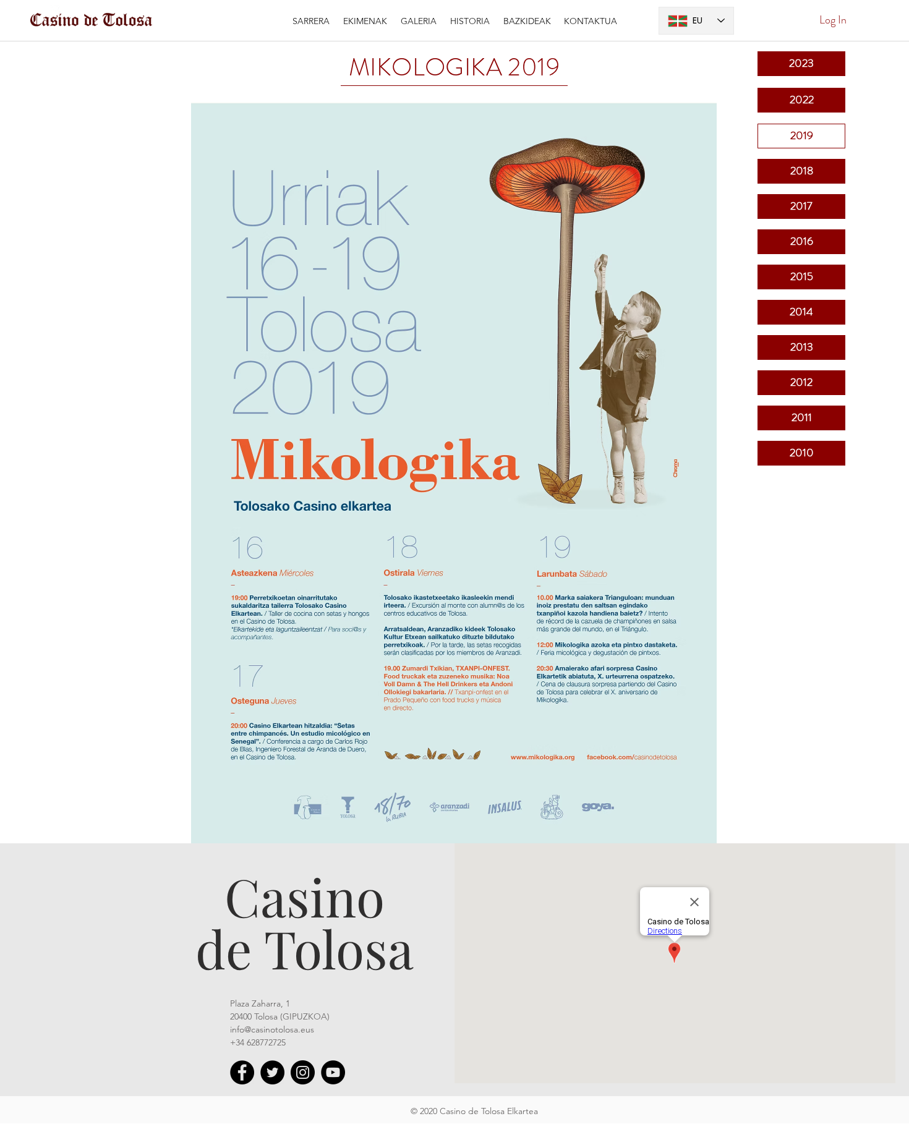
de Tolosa (304, 947)
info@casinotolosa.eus (272, 1029)
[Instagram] (303, 1072)
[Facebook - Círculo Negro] (242, 1072)
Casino (304, 895)
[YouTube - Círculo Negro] (333, 1072)
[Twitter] (272, 1072)
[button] (365, 20)
